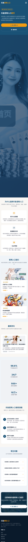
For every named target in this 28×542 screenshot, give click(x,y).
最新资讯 (15, 29)
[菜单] (26, 2)
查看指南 (4, 316)
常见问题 (3, 538)
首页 (2, 532)
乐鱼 (5, 3)
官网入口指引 (4, 534)
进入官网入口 (15, 25)
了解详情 (4, 290)
